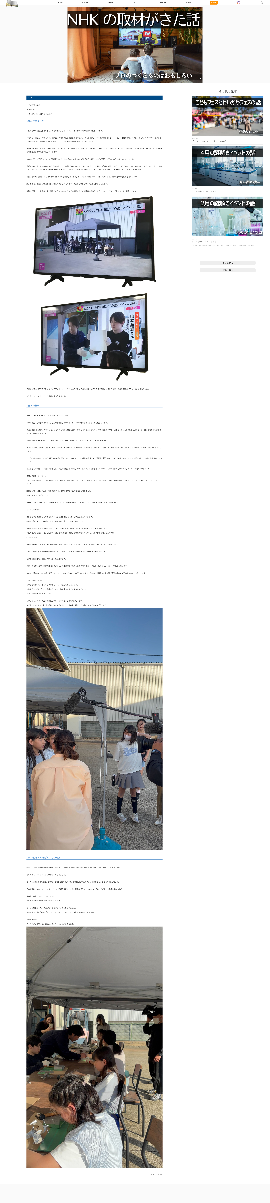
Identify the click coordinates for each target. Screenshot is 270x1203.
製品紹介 (110, 2)
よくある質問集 (161, 2)
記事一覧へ (228, 270)
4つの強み (85, 2)
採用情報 (188, 2)
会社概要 (60, 2)
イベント (135, 2)
